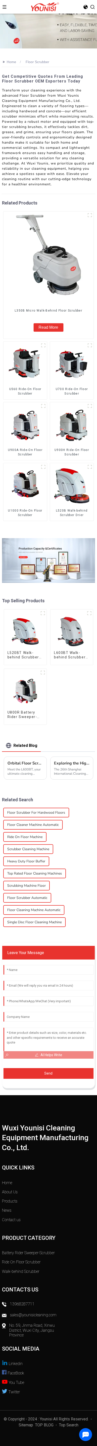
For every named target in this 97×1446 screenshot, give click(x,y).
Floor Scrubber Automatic (27, 897)
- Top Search (66, 1425)
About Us (10, 1192)
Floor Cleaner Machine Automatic (33, 824)
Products (9, 1201)
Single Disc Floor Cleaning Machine (34, 922)
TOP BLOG (44, 1425)
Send (48, 1073)
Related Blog (25, 745)
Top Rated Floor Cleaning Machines (34, 873)
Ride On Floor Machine (25, 837)
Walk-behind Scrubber (20, 1271)
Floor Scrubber (37, 62)
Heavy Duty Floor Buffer (26, 861)
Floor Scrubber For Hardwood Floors (36, 812)
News (6, 1210)
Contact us (11, 1219)
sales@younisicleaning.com (33, 1315)
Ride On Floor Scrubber (21, 1262)
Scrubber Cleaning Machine (28, 849)
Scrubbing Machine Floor (26, 885)
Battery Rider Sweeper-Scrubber (28, 1252)
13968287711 (22, 1304)
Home (11, 62)
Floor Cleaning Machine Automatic (33, 910)
